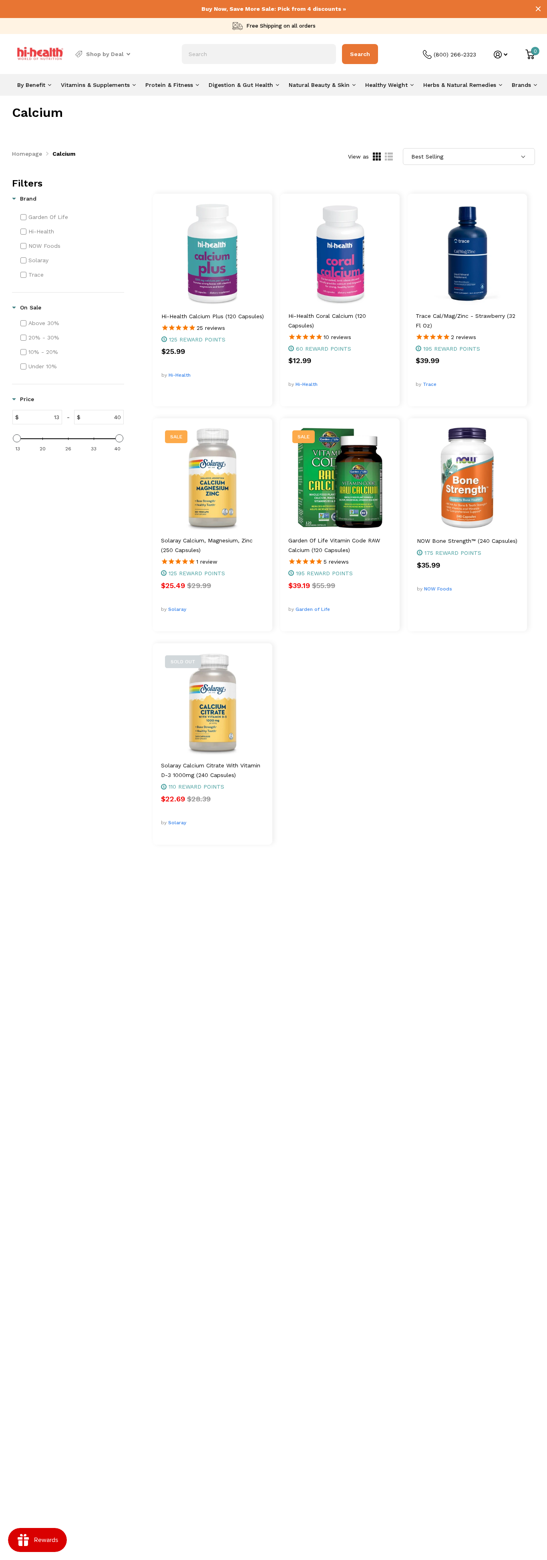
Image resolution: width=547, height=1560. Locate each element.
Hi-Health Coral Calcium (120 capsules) (327, 321)
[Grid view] (377, 157)
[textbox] (40, 417)
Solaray (177, 609)
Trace (429, 384)
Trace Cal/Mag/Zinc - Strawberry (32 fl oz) (465, 321)
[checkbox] (71, 217)
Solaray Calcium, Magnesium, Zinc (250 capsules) (207, 545)
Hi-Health (180, 375)
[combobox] (259, 54)
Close (538, 9)
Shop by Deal (104, 54)
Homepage (27, 154)
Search (360, 54)
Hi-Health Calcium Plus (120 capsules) (212, 316)
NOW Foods (438, 589)
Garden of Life (313, 609)
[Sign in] (501, 55)
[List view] (389, 157)
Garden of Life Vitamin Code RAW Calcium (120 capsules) (334, 545)
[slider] (17, 438)
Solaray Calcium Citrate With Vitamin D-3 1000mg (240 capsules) (210, 770)
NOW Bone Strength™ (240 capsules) (467, 541)
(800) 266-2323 (455, 54)
